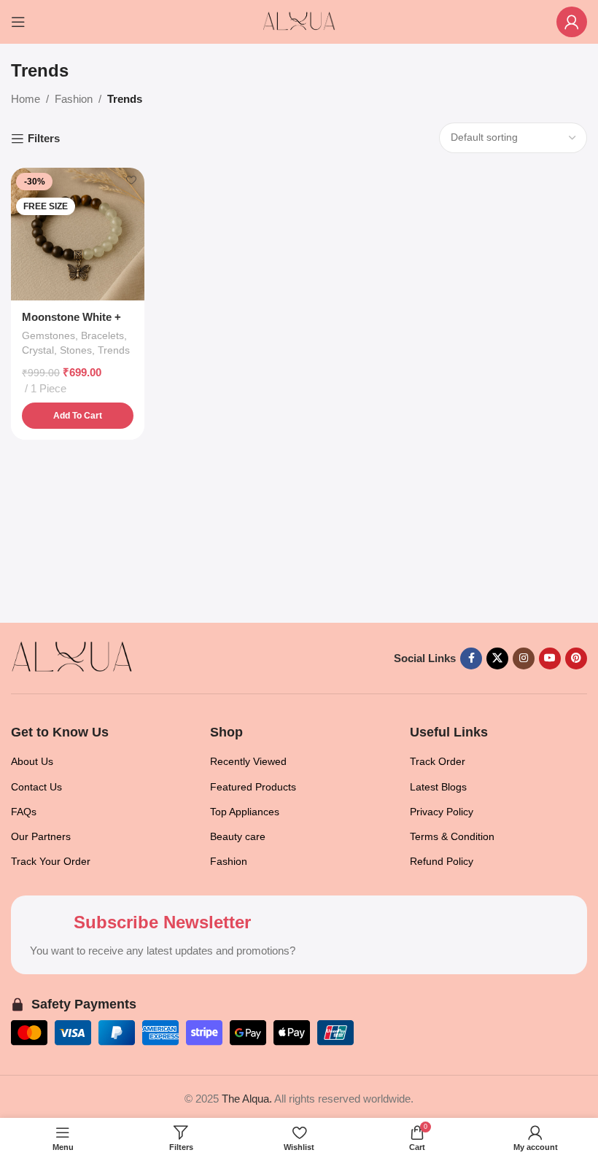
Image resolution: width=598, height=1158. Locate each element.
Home (25, 99)
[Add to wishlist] (131, 180)
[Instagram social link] (524, 658)
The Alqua (245, 1098)
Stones (76, 350)
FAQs (23, 811)
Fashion (74, 99)
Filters (44, 138)
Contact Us (36, 787)
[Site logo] (299, 21)
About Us (32, 761)
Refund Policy (441, 861)
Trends (114, 350)
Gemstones (48, 335)
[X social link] (497, 658)
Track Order (437, 761)
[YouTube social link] (550, 658)
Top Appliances (244, 811)
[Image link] (72, 657)
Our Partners (41, 836)
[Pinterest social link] (576, 658)
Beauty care (237, 836)
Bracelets (102, 335)
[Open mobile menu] (18, 21)
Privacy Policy (441, 811)
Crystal (38, 350)
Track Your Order (50, 861)
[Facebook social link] (471, 658)
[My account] (571, 21)
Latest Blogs (438, 787)
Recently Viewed (248, 761)
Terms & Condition (452, 836)
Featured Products (253, 787)
